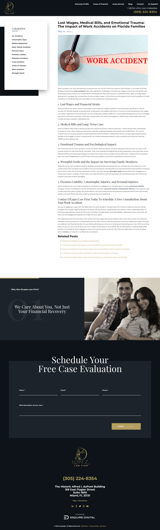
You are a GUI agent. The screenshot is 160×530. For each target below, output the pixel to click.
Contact (140, 4)
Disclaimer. (85, 526)
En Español (153, 4)
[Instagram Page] (84, 506)
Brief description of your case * (31, 405)
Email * (63, 390)
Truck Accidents (18, 62)
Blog (130, 4)
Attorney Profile (82, 4)
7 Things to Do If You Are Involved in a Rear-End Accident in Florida (90, 253)
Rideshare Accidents (20, 58)
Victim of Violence (19, 66)
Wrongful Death (18, 73)
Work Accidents (18, 69)
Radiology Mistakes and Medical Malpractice (80, 241)
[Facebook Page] (76, 506)
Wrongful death (116, 171)
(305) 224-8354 (145, 12)
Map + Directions (80, 501)
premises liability (137, 186)
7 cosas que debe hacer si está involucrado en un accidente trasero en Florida (94, 257)
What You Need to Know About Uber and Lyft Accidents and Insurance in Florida (95, 249)
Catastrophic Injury (19, 40)
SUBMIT (121, 426)
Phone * (105, 390)
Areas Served (118, 4)
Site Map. (103, 526)
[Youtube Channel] (87, 506)
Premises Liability (19, 54)
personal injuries (111, 189)
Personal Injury (18, 51)
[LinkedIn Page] (72, 506)
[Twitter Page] (80, 506)
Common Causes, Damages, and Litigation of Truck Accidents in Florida (92, 245)
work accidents (79, 91)
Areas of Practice (100, 4)
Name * (22, 390)
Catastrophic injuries (126, 189)
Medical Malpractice (19, 43)
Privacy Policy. (94, 526)
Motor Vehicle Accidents (21, 47)
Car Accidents (17, 36)
